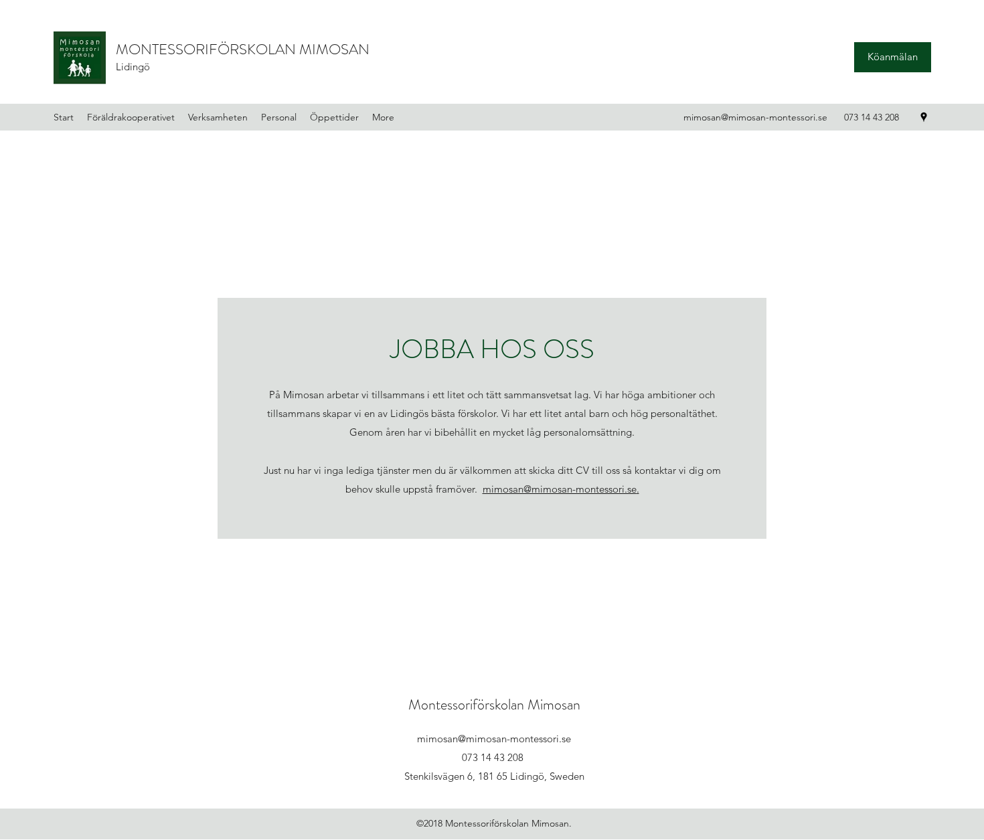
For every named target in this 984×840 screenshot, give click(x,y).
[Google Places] (923, 117)
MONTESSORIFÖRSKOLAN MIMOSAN (243, 49)
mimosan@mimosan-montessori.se (755, 117)
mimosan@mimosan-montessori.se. (561, 489)
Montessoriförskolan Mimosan (494, 704)
